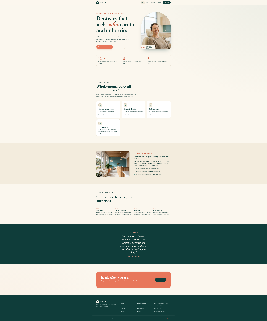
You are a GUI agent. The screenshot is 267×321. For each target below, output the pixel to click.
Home (142, 2)
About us (123, 306)
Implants (139, 311)
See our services (120, 47)
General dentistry (141, 303)
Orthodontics (140, 308)
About (147, 2)
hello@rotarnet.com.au (159, 311)
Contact (159, 2)
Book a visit (166, 2)
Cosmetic (139, 306)
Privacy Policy (168, 318)
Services (153, 2)
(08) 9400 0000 (157, 308)
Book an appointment (103, 47)
